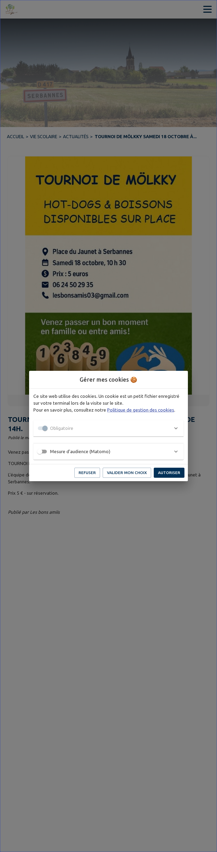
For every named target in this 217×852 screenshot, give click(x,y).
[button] (108, 428)
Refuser (87, 472)
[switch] (40, 452)
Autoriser (169, 472)
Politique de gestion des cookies (140, 409)
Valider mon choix (127, 472)
